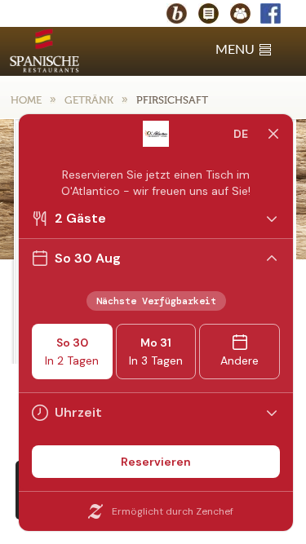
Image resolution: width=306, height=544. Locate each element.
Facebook (278, 15)
